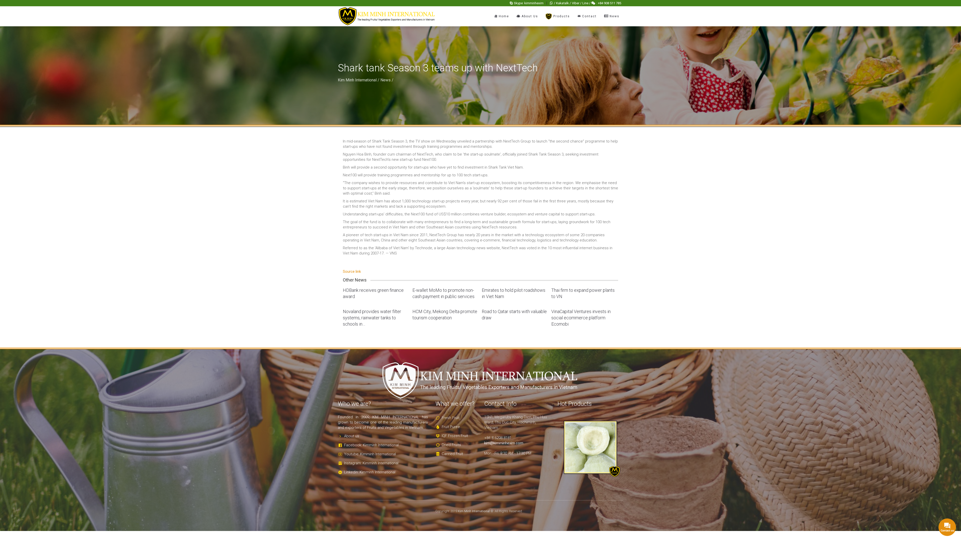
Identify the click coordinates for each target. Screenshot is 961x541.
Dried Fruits (451, 445)
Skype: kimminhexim (529, 3)
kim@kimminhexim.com (503, 443)
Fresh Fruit (450, 418)
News (385, 80)
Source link (352, 271)
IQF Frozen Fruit (455, 436)
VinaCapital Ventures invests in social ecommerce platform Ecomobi (581, 318)
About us (351, 436)
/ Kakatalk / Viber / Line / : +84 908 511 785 (587, 3)
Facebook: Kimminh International (371, 445)
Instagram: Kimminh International (371, 463)
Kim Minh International (357, 80)
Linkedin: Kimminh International (369, 472)
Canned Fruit (452, 454)
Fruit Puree (451, 427)
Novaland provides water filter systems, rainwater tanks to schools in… (372, 318)
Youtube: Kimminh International (370, 454)
